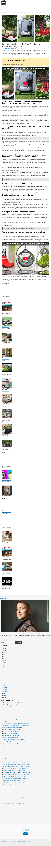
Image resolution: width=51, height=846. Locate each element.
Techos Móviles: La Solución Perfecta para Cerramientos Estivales (15, 784)
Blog (25, 833)
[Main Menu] (3, 8)
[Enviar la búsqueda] (16, 642)
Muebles (4, 679)
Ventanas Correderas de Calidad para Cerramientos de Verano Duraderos (16, 747)
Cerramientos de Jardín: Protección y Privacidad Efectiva (13, 780)
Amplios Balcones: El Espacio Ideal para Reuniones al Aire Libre (14, 741)
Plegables (5, 687)
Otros (4, 681)
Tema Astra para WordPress (25, 841)
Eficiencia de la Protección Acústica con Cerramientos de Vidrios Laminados (16, 772)
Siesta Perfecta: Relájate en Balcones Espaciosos (12, 706)
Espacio (4, 664)
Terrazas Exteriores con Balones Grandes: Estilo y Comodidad (14, 702)
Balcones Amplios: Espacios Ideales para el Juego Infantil (13, 719)
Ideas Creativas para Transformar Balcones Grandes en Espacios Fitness (16, 764)
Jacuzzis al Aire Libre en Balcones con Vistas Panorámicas (13, 739)
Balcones (5, 650)
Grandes (4, 670)
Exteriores (5, 668)
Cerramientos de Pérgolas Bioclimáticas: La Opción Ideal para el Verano (16, 774)
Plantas (4, 685)
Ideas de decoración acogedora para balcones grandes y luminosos (15, 743)
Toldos (4, 695)
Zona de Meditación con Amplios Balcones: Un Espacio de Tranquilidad (16, 725)
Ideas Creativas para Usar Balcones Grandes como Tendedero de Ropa (15, 803)
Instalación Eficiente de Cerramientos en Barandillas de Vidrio (14, 782)
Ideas (4, 672)
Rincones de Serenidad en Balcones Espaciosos (11, 735)
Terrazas (4, 693)
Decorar (4, 658)
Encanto (4, 662)
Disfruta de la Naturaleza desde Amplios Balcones (12, 704)
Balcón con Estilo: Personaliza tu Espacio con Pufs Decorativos (14, 770)
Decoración (5, 656)
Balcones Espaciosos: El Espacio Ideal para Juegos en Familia (14, 760)
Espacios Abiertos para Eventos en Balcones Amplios (12, 727)
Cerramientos (5, 652)
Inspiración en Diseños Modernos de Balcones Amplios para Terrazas (15, 786)
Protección (5, 689)
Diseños (4, 48)
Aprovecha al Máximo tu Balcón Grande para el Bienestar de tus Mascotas (16, 766)
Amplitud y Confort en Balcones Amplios (10, 737)
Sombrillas (5, 691)
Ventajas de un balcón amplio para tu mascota (11, 758)
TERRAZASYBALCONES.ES (5, 6)
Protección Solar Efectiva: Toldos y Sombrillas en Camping (13, 797)
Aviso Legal (27, 829)
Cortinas (4, 654)
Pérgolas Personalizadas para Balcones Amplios (12, 729)
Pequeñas (5, 683)
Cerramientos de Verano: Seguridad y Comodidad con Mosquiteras (15, 768)
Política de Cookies (26, 830)
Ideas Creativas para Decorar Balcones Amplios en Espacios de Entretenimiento (17, 723)
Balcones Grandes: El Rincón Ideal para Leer (11, 799)
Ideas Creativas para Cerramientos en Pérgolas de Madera (13, 788)
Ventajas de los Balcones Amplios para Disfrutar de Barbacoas (14, 721)
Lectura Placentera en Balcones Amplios (10, 731)
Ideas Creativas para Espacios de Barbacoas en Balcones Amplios (15, 717)
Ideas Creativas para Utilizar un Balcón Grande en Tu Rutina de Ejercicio (15, 762)
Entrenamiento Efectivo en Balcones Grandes (11, 733)
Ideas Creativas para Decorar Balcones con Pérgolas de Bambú (14, 778)
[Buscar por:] (9, 642)
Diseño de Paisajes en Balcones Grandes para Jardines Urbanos (14, 801)
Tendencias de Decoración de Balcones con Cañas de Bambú (14, 776)
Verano (4, 697)
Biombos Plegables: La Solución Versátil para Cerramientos (13, 745)
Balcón (4, 648)
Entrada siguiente (3, 598)
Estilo (4, 666)
